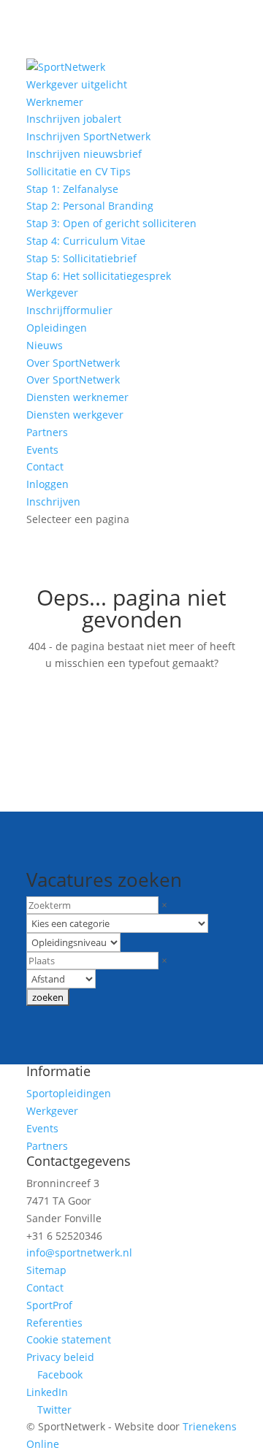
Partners (47, 432)
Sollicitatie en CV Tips (78, 171)
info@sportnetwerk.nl (79, 1252)
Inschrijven (53, 501)
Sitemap (46, 1270)
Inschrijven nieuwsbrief (84, 154)
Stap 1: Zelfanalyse (72, 189)
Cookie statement (68, 1339)
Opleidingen (56, 328)
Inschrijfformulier (69, 310)
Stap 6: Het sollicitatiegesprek (98, 276)
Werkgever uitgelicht (76, 84)
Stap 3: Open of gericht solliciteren (111, 223)
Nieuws (44, 345)
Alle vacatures (132, 734)
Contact (45, 466)
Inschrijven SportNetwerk (88, 136)
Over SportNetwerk (73, 363)
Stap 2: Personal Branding (89, 206)
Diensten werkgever (74, 415)
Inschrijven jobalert (73, 119)
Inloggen (47, 484)
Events (42, 450)
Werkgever (52, 293)
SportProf (49, 1305)
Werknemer (54, 102)
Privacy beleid (60, 1357)
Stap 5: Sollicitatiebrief (81, 258)
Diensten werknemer (77, 397)
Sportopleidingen (68, 1093)
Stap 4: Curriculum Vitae (85, 241)
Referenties (54, 1323)
